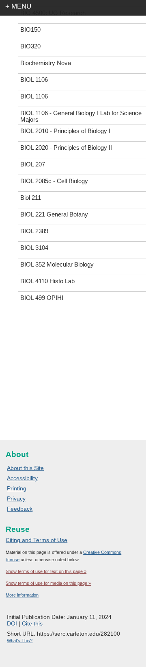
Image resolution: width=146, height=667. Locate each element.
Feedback (19, 508)
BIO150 (30, 29)
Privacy (16, 498)
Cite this (32, 623)
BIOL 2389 (34, 230)
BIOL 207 (32, 164)
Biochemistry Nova (45, 62)
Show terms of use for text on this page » (46, 571)
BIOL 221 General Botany (54, 214)
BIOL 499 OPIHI (41, 297)
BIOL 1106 (34, 79)
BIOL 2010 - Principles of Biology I (65, 130)
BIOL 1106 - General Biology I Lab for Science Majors (81, 116)
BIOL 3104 (34, 247)
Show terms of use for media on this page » (48, 583)
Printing (16, 488)
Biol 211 (30, 197)
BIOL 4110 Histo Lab (47, 281)
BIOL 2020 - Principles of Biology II (66, 147)
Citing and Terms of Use (36, 540)
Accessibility (22, 478)
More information (22, 595)
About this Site (25, 468)
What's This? (19, 640)
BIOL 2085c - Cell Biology (54, 180)
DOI (12, 623)
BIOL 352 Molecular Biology (57, 264)
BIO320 (30, 46)
